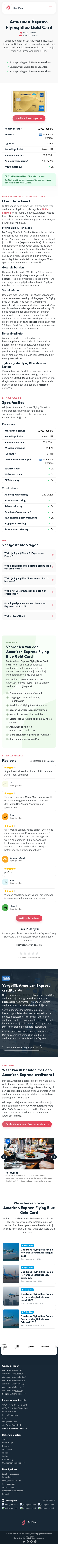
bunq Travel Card (9, 1421)
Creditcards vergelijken (13, 1428)
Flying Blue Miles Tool (11, 1480)
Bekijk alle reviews (29, 918)
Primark (5, 1452)
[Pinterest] (28, 1541)
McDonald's (7, 1449)
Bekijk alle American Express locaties (25, 1124)
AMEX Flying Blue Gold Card (14, 1405)
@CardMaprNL (49, 1500)
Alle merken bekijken (11, 1463)
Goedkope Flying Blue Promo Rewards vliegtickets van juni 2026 (37, 1252)
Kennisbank (7, 1477)
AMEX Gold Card (9, 1411)
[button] (29, 555)
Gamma (5, 1446)
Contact (5, 1494)
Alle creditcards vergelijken (20, 1047)
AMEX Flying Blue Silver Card (15, 1408)
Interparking (7, 1459)
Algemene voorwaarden (12, 1490)
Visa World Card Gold (11, 1425)
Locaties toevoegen (10, 1474)
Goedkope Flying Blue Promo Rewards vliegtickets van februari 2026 (37, 1319)
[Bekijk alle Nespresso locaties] (10, 1346)
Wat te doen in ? (12, 1370)
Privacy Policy (8, 1487)
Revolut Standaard (10, 1415)
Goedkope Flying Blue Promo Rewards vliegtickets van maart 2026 (37, 1297)
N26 (4, 1418)
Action (5, 1456)
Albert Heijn (7, 1442)
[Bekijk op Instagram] (11, 1508)
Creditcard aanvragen (27, 118)
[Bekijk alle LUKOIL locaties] (24, 1346)
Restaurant (11, 1172)
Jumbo (5, 1439)
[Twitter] (24, 1541)
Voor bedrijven (8, 1484)
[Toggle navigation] (50, 8)
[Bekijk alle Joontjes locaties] (38, 1346)
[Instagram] (31, 1541)
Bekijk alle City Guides (12, 1394)
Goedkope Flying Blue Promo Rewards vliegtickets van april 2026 (37, 1275)
